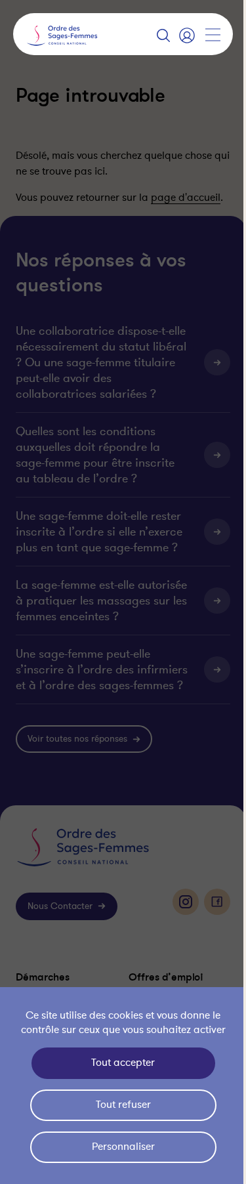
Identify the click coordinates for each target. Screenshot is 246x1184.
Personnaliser (120, 1146)
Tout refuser (120, 1104)
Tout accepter (120, 1062)
